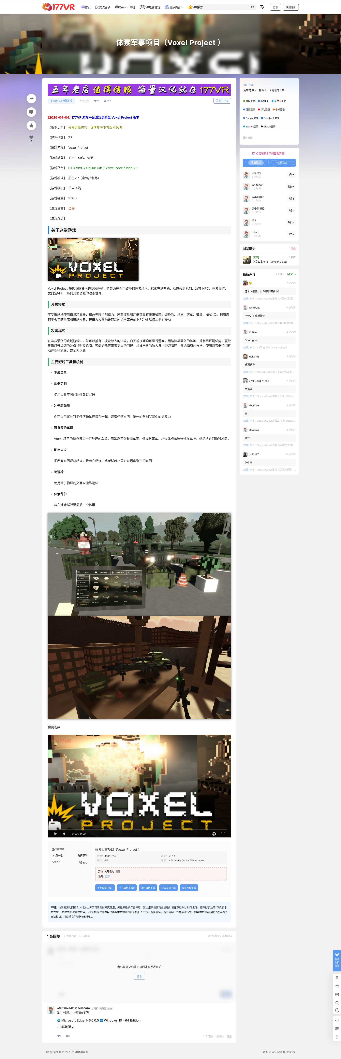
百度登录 (250, 109)
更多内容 (175, 7)
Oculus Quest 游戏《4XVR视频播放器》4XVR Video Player (289, 323)
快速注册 (291, 7)
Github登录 (269, 126)
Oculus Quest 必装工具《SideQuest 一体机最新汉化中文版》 (289, 420)
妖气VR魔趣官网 (78, 1051)
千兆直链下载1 (105, 887)
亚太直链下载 (168, 887)
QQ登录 (264, 101)
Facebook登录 (271, 118)
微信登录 (250, 101)
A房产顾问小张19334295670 (73, 1008)
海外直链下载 (148, 887)
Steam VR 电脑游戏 (61, 100)
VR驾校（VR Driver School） (272, 347)
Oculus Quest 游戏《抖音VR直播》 (275, 298)
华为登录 (265, 109)
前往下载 (224, 100)
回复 (229, 1036)
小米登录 (280, 109)
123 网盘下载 (189, 887)
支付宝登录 (280, 101)
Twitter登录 (252, 126)
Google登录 (252, 118)
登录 (275, 7)
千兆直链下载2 (127, 887)
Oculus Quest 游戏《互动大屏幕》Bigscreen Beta (283, 469)
